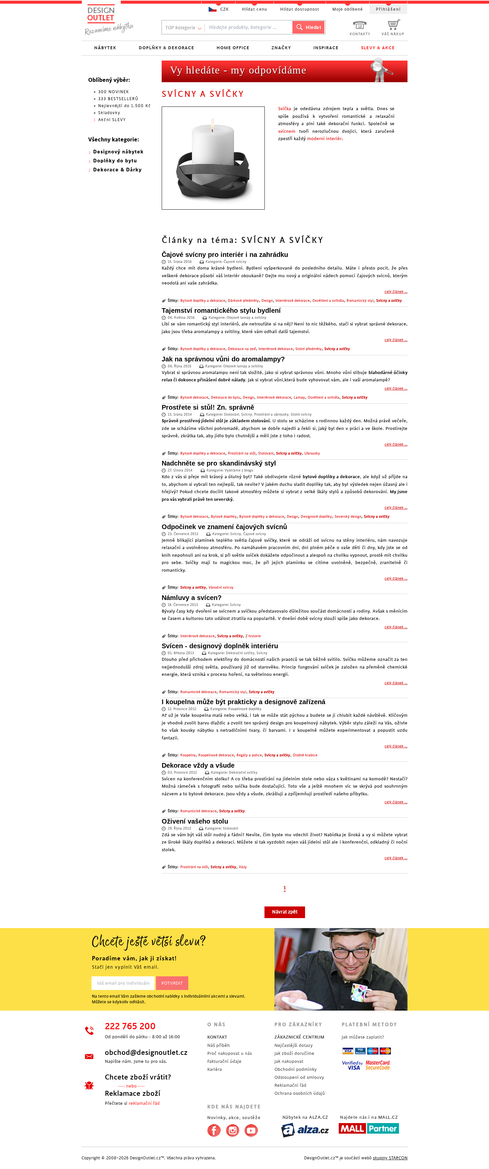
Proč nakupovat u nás (229, 1053)
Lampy (299, 398)
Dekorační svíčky (240, 653)
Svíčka (284, 108)
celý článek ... (396, 292)
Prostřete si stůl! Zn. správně (208, 407)
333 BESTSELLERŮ (118, 99)
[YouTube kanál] (251, 1129)
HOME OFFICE (233, 47)
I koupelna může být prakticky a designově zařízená (243, 701)
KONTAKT (217, 1037)
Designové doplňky (316, 517)
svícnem (286, 131)
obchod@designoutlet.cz (146, 1053)
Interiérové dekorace (292, 301)
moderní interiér (324, 138)
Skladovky (109, 112)
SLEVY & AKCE (378, 47)
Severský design (348, 517)
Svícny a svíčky (389, 301)
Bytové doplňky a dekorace (202, 301)
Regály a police (249, 755)
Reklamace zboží (132, 1093)
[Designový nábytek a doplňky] (115, 19)
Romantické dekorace (198, 692)
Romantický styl (360, 301)
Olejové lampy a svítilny (246, 318)
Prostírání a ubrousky (271, 415)
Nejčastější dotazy (293, 1045)
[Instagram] (233, 1129)
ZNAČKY (281, 47)
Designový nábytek (118, 152)
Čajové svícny (235, 262)
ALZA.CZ (318, 1117)
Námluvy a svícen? (192, 597)
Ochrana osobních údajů (299, 1093)
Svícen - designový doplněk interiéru (220, 646)
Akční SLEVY (112, 119)
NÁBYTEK (105, 47)
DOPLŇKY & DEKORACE (166, 47)
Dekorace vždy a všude (198, 765)
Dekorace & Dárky (117, 170)
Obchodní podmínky (295, 1069)
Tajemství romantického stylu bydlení (221, 310)
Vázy (243, 867)
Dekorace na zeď (242, 349)
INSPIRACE (326, 47)
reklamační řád (144, 1103)
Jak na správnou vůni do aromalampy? (223, 359)
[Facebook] (212, 1129)
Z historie (253, 636)
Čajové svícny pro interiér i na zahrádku (225, 254)
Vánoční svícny (221, 588)
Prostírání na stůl (241, 454)
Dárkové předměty (243, 301)
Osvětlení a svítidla (328, 301)
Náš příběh (218, 1045)
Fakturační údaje (224, 1061)
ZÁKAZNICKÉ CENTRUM (299, 1037)
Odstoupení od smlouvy (299, 1077)
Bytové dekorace (194, 398)
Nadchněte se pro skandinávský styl (219, 463)
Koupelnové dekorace (216, 755)
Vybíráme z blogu (239, 471)
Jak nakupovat (288, 1061)
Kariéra (214, 1069)
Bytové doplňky (224, 517)
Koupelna (188, 755)
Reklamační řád (290, 1085)
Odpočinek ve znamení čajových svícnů (224, 526)
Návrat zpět (284, 912)
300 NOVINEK (113, 92)
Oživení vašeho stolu (195, 821)
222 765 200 (130, 1027)
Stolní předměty (308, 349)
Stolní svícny (301, 415)
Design (267, 301)
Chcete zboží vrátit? (138, 1077)
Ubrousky (312, 454)
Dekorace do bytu (225, 398)
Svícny (246, 415)
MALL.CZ (388, 1117)
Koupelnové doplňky (244, 709)
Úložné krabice (305, 755)
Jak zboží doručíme (294, 1053)
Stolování (231, 415)
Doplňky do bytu (115, 161)
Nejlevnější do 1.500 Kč (124, 105)
